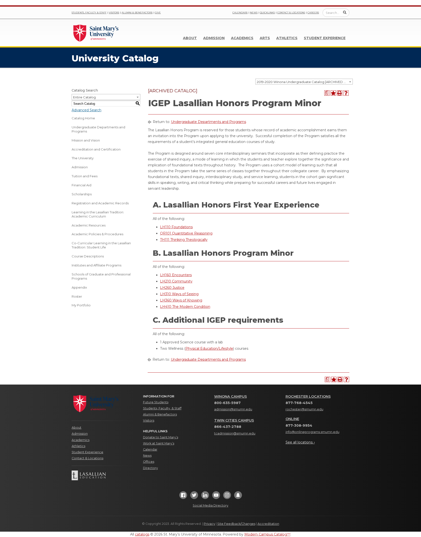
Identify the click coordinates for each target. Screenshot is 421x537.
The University (83, 158)
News (254, 12)
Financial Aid (81, 185)
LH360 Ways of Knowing (181, 300)
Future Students (155, 402)
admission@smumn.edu (233, 409)
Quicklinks (267, 12)
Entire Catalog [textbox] (84, 97)
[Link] (96, 32)
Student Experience (324, 38)
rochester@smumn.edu (304, 409)
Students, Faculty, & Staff (162, 408)
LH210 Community (176, 281)
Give (158, 12)
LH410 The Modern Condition (185, 306)
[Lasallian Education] (104, 475)
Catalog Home (83, 118)
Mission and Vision (86, 140)
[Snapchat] (238, 497)
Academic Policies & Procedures (97, 234)
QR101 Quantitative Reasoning (186, 233)
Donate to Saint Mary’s (160, 437)
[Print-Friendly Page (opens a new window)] (339, 93)
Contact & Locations (291, 12)
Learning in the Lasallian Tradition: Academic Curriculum (98, 214)
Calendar (150, 449)
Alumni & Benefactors (137, 12)
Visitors (114, 12)
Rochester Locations (308, 396)
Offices (148, 461)
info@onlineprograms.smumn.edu (312, 432)
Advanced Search (86, 110)
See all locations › (300, 442)
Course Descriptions (88, 256)
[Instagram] (227, 497)
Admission (214, 38)
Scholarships (82, 194)
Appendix (79, 287)
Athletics (286, 38)
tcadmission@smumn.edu (234, 433)
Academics (242, 38)
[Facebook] (183, 497)
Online (292, 419)
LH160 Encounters (176, 275)
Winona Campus (230, 396)
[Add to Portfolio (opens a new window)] (333, 93)
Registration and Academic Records (100, 203)
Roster (77, 296)
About (190, 38)
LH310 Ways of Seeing (179, 294)
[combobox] (304, 82)
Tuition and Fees (84, 176)
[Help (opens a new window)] (346, 93)
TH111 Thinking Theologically (184, 239)
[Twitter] (194, 497)
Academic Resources (88, 225)
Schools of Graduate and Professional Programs (101, 276)
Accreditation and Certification (96, 149)
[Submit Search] (344, 12)
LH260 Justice (172, 287)
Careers (313, 12)
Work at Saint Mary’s (158, 443)
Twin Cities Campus (234, 420)
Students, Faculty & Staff (89, 12)
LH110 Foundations (176, 227)
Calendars (240, 12)
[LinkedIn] (205, 497)
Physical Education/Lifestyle (209, 348)
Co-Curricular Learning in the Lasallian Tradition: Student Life (101, 245)
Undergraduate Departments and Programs (98, 129)
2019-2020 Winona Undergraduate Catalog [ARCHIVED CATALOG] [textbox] (305, 82)
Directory (150, 468)
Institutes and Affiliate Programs (96, 265)
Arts (265, 38)
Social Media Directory (210, 505)
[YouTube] (216, 497)
